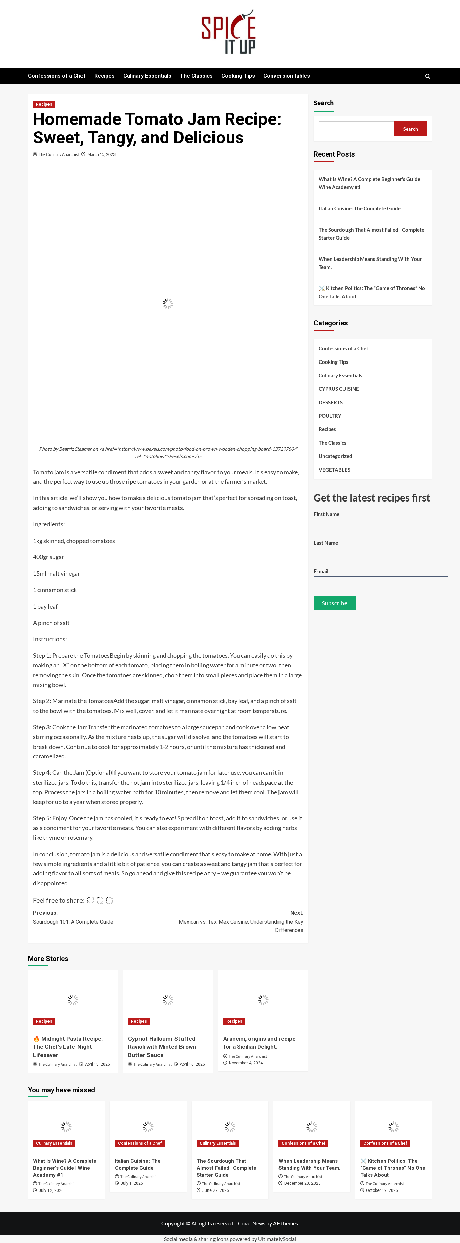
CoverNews (251, 1223)
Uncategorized (335, 456)
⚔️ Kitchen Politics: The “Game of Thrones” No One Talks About (372, 292)
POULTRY (330, 416)
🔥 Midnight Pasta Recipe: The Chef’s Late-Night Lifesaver (68, 1046)
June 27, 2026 (215, 1190)
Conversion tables (286, 76)
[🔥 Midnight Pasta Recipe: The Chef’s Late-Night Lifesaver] (73, 1000)
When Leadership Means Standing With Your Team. (370, 263)
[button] (428, 76)
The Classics (196, 76)
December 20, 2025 (302, 1183)
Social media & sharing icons (197, 1239)
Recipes (104, 76)
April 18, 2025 (97, 1064)
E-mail (321, 571)
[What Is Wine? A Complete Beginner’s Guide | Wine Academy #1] (66, 1126)
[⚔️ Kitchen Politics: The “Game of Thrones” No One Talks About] (393, 1126)
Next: (241, 921)
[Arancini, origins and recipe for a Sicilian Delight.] (263, 1000)
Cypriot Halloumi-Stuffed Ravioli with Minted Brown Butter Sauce (162, 1046)
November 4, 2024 (246, 1063)
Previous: (73, 917)
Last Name (326, 542)
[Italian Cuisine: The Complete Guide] (148, 1126)
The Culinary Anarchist (59, 154)
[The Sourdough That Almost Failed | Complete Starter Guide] (230, 1126)
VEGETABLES (334, 470)
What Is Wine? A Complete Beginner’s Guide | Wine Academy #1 (371, 183)
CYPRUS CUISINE (339, 389)
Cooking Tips (238, 76)
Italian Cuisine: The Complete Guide (360, 208)
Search (324, 103)
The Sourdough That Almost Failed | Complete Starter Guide (371, 234)
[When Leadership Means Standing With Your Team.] (311, 1126)
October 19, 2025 (382, 1190)
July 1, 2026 (132, 1183)
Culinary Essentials (147, 76)
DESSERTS (331, 402)
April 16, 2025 (192, 1064)
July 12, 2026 (51, 1190)
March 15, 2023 (101, 154)
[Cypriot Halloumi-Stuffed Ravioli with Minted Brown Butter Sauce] (168, 1000)
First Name (327, 514)
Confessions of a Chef (57, 76)
